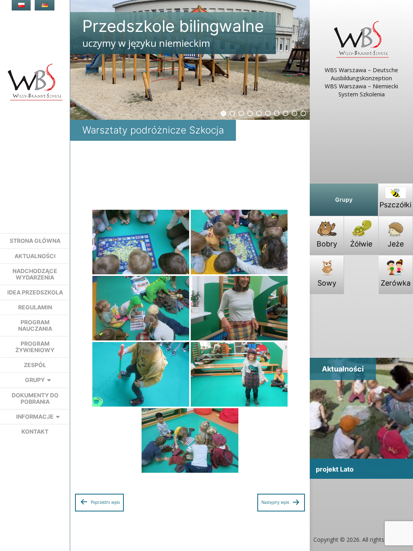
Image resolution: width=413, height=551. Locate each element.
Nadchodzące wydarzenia (35, 274)
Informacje (35, 416)
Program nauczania (35, 325)
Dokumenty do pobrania (35, 398)
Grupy (35, 379)
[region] (190, 60)
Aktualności (35, 256)
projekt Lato (335, 469)
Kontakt (34, 431)
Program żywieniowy (34, 346)
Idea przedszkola (35, 292)
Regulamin (35, 307)
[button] (223, 113)
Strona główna (35, 240)
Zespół (35, 364)
